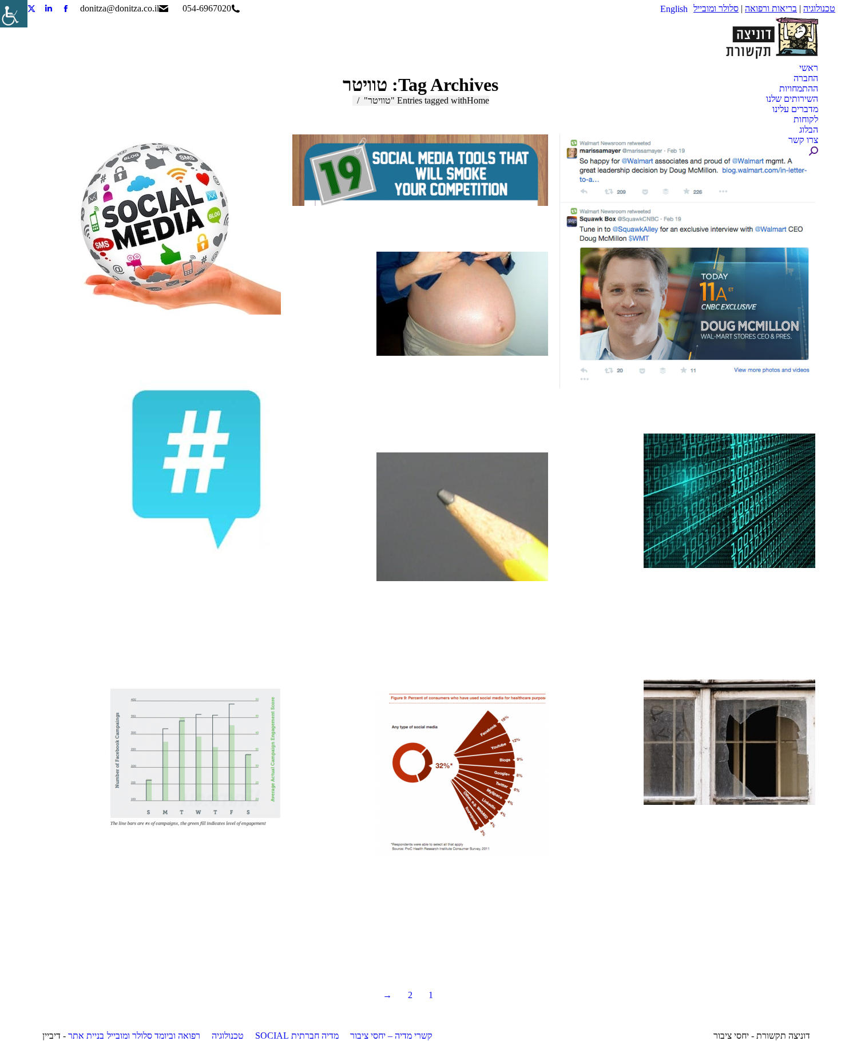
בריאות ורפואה (771, 8)
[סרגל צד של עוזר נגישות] (13, 13)
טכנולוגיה (819, 8)
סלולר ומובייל (716, 8)
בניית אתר (86, 1035)
